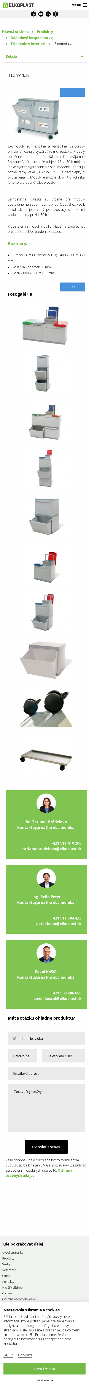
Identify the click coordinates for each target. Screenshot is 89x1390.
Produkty (45, 31)
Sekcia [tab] (11, 56)
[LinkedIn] (48, 14)
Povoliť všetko (44, 1369)
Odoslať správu (46, 1146)
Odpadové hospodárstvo (31, 37)
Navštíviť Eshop (12, 1287)
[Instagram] (55, 14)
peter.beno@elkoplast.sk (58, 923)
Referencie (9, 1270)
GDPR (8, 1355)
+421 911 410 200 (66, 843)
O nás (6, 1276)
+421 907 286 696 (66, 993)
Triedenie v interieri (27, 43)
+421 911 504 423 (66, 918)
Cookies (7, 1293)
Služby (6, 1264)
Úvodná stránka (12, 1253)
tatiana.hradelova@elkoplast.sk (51, 848)
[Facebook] (33, 14)
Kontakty (8, 1282)
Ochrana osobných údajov (19, 1299)
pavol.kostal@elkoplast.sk (57, 998)
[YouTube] (40, 14)
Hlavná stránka (15, 31)
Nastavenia (44, 1380)
